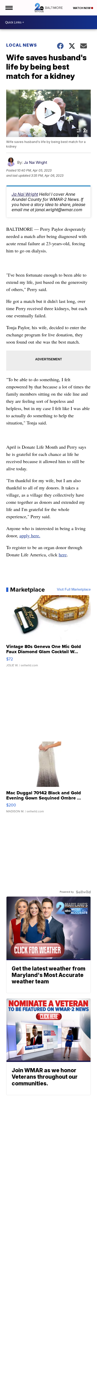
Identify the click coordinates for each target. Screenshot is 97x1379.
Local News (21, 45)
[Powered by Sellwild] (83, 892)
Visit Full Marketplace (74, 589)
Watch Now (82, 8)
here (63, 554)
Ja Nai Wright (35, 162)
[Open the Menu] (8, 7)
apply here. (29, 535)
